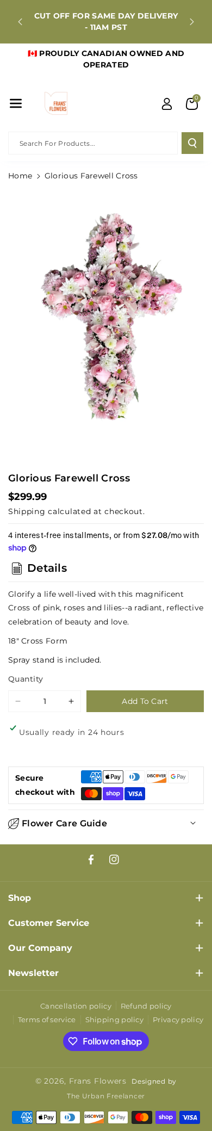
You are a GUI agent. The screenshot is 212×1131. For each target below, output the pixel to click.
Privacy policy (178, 1019)
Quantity (25, 679)
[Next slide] (192, 22)
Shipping (27, 511)
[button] (16, 103)
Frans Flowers (98, 1081)
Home (20, 176)
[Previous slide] (20, 22)
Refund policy (146, 1006)
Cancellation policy (75, 1006)
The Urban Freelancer (106, 1096)
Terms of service (47, 1019)
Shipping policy (114, 1019)
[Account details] (167, 104)
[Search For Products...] (192, 143)
